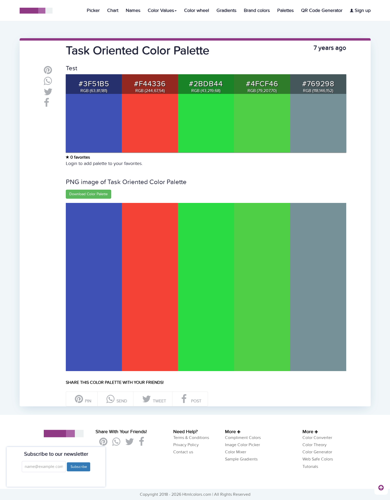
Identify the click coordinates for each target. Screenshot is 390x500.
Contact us (183, 452)
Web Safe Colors (317, 459)
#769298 (318, 84)
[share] (48, 83)
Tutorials (310, 466)
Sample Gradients (241, 459)
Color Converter (317, 437)
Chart (112, 10)
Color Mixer (235, 452)
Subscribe (78, 466)
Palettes (285, 10)
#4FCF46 (262, 84)
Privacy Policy (186, 444)
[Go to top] (381, 487)
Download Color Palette (88, 194)
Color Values (161, 10)
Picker (93, 10)
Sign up (362, 10)
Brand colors (257, 10)
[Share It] (46, 104)
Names (133, 10)
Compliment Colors (243, 437)
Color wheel (196, 10)
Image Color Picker (242, 444)
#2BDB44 (206, 84)
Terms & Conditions (191, 437)
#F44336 (150, 84)
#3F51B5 (94, 84)
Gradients (226, 10)
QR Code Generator (322, 10)
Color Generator (317, 452)
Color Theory (314, 444)
